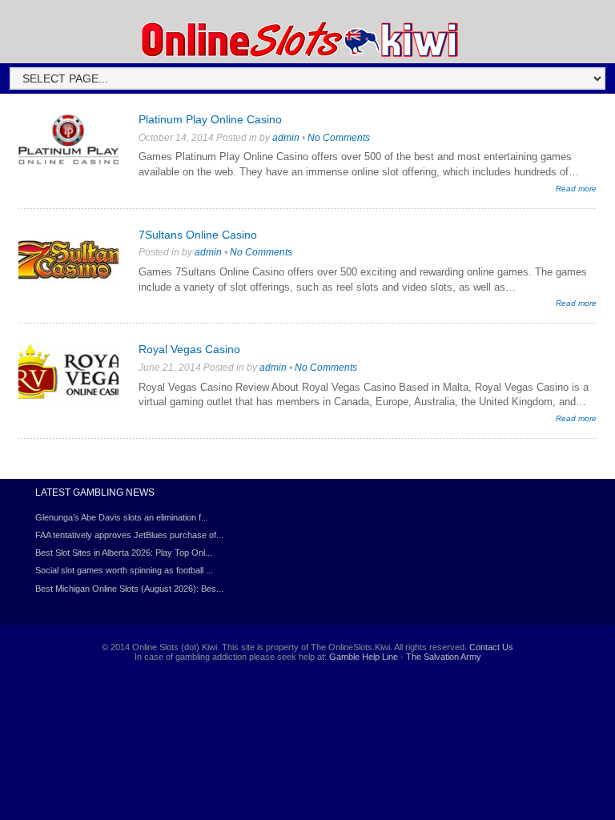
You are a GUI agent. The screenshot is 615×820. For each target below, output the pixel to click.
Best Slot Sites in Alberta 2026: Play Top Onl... (123, 552)
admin (285, 137)
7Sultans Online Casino (198, 234)
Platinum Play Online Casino (210, 119)
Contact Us (491, 647)
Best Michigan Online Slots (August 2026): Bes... (129, 588)
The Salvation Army (443, 656)
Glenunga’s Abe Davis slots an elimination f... (121, 517)
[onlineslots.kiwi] (301, 54)
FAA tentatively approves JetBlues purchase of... (129, 535)
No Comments (339, 137)
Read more (576, 188)
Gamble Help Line (363, 656)
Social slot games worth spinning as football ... (124, 570)
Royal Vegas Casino (189, 349)
